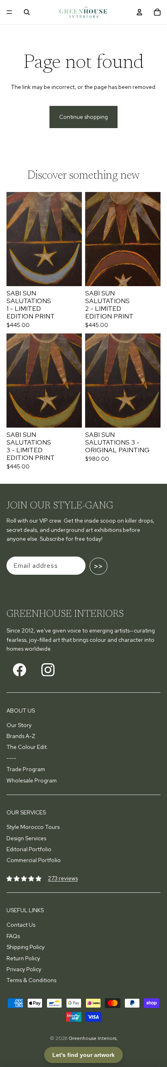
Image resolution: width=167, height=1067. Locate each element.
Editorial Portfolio (28, 849)
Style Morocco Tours (33, 827)
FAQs (13, 936)
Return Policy (23, 958)
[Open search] (27, 12)
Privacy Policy (23, 969)
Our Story (19, 725)
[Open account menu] (139, 12)
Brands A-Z (20, 736)
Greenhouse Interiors (92, 1038)
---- (11, 758)
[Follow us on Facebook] (19, 669)
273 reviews (63, 878)
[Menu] (9, 12)
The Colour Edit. (27, 747)
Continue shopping (83, 116)
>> (98, 566)
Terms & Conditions (31, 980)
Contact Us (20, 924)
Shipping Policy (25, 947)
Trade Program (25, 769)
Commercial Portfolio (33, 860)
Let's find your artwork (83, 1055)
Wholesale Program (31, 780)
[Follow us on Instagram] (48, 669)
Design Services (26, 838)
